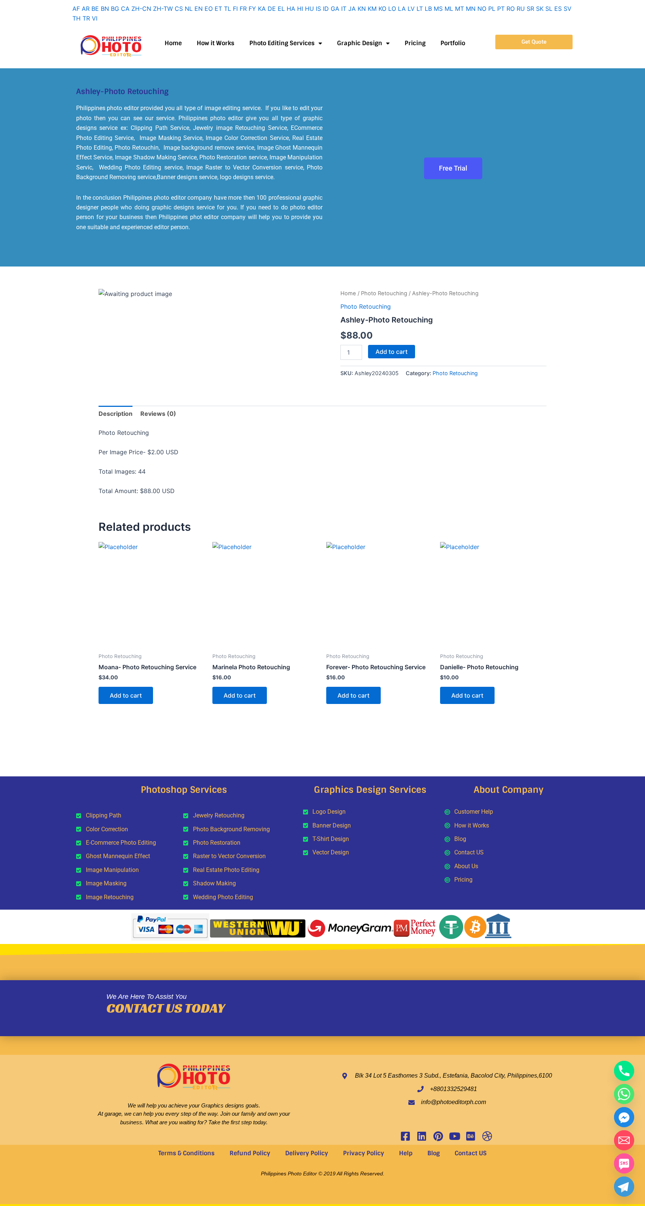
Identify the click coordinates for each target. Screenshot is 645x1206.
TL (227, 8)
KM (372, 8)
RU (521, 8)
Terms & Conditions (186, 1153)
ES (558, 8)
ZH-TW (163, 8)
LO (392, 8)
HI (300, 8)
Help (405, 1153)
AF (76, 8)
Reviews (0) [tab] (158, 413)
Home (173, 43)
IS (318, 8)
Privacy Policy (363, 1153)
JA (352, 8)
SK (539, 8)
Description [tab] (116, 413)
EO (209, 8)
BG (115, 8)
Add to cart (392, 351)
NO (481, 8)
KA (262, 8)
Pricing (415, 43)
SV (567, 8)
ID (326, 8)
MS (438, 8)
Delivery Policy (306, 1153)
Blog (433, 1153)
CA (125, 8)
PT (501, 8)
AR (86, 8)
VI (94, 18)
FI (235, 8)
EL (281, 8)
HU (309, 8)
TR (86, 18)
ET (218, 8)
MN (471, 8)
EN (198, 8)
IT (343, 8)
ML (449, 8)
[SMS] (624, 1163)
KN (362, 8)
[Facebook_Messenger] (624, 1117)
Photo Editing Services (282, 43)
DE (272, 8)
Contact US (471, 1153)
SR (530, 8)
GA (335, 8)
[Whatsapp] (624, 1094)
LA (402, 8)
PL (491, 8)
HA (291, 8)
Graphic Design (359, 43)
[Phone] (624, 1071)
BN (105, 8)
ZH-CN (141, 8)
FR (243, 8)
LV (411, 8)
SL (548, 8)
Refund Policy (250, 1153)
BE (95, 8)
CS (179, 8)
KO (382, 8)
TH (76, 18)
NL (189, 8)
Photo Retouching (384, 293)
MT (459, 8)
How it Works (215, 43)
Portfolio (452, 43)
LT (420, 8)
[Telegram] (624, 1187)
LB (428, 8)
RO (511, 8)
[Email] (624, 1140)
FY (252, 8)
